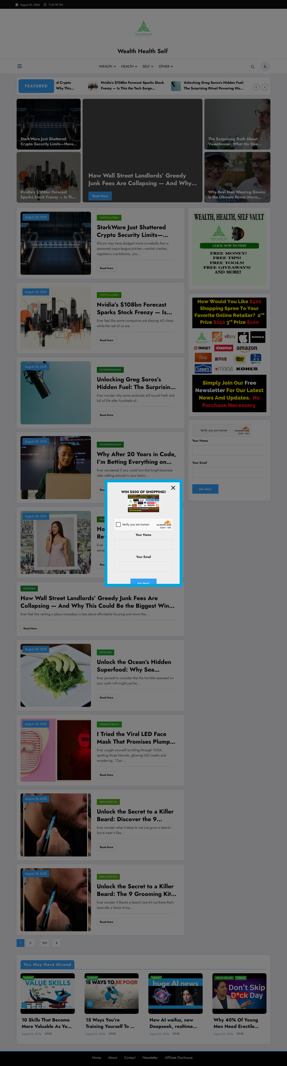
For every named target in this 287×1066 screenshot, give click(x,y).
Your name (143, 535)
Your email (143, 557)
